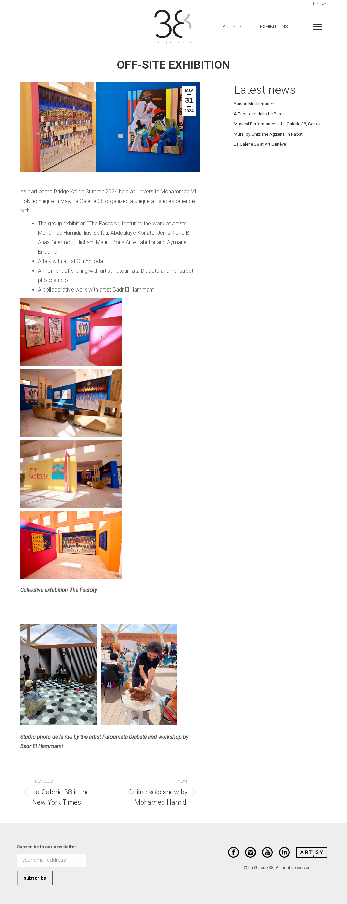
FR (315, 3)
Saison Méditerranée (254, 103)
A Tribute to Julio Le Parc (258, 113)
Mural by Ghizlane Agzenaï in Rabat (268, 134)
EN (324, 3)
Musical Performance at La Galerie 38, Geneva (278, 123)
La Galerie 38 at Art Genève (260, 144)
